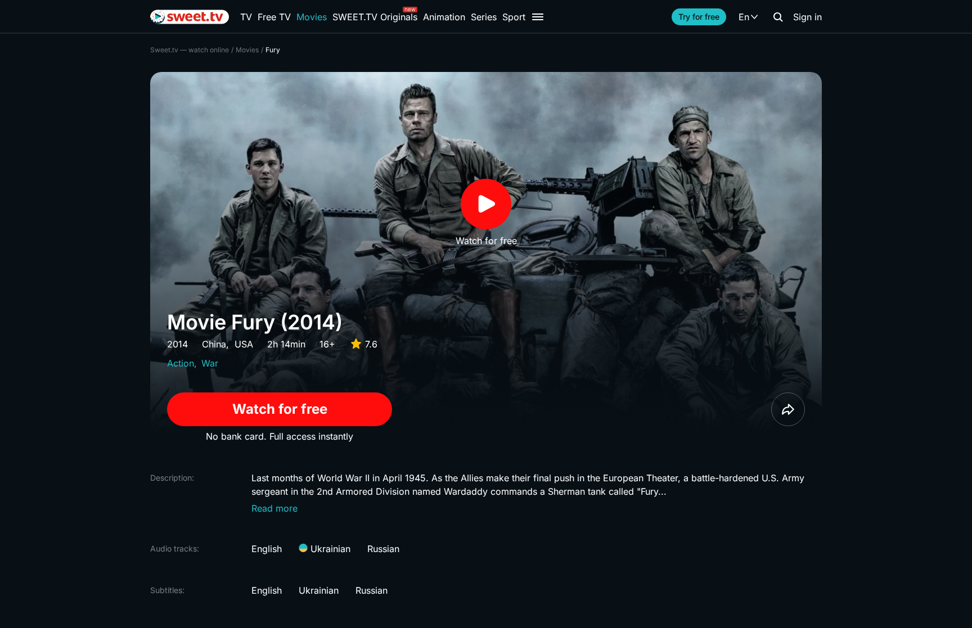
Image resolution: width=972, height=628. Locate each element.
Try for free (698, 16)
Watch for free (279, 409)
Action (180, 363)
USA (244, 344)
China (214, 344)
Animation (444, 16)
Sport (513, 16)
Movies (311, 16)
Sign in (807, 16)
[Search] (778, 17)
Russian (383, 548)
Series (484, 16)
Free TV (274, 16)
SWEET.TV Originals (374, 16)
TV (246, 16)
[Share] (788, 409)
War (209, 363)
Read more (274, 508)
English (266, 548)
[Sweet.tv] (189, 17)
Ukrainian (329, 548)
